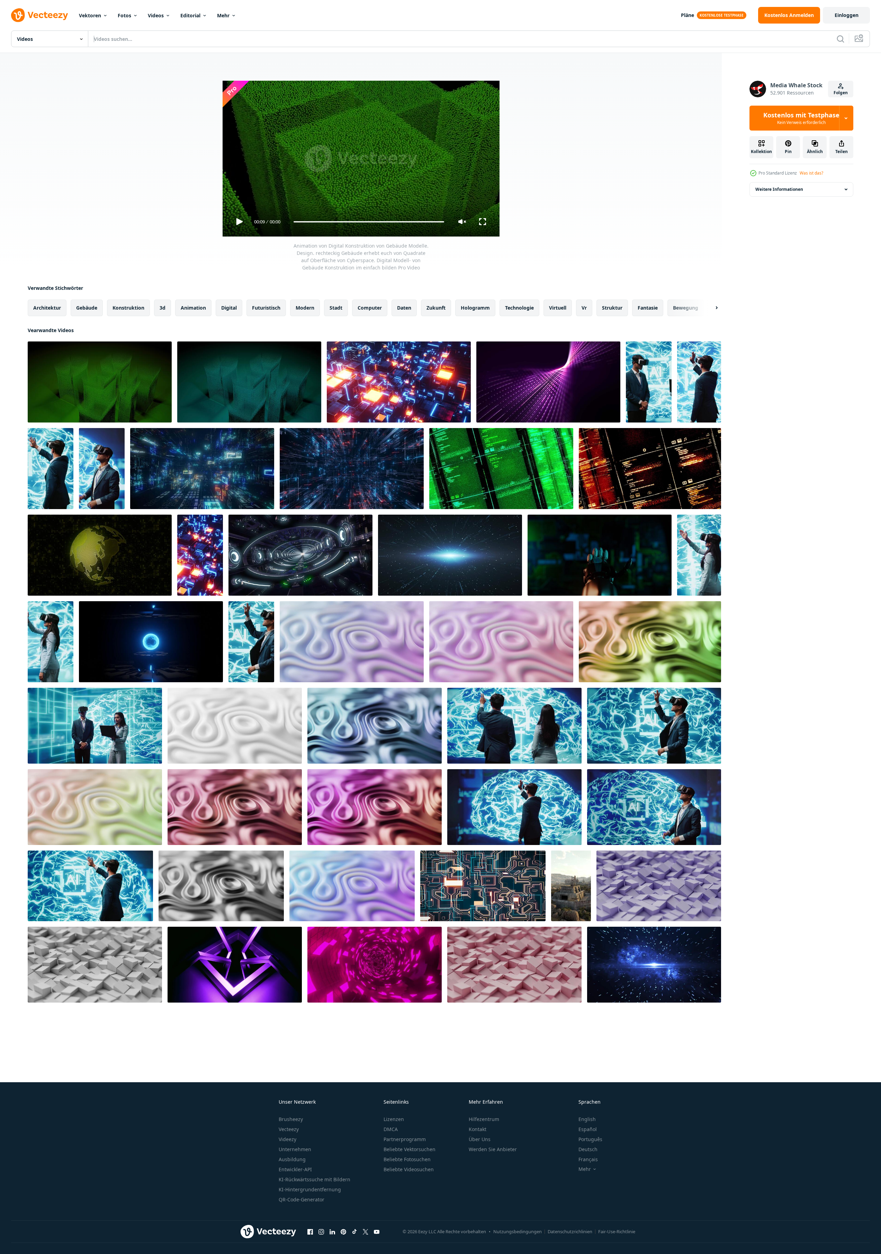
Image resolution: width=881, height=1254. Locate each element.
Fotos (124, 15)
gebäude (86, 307)
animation (193, 307)
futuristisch (266, 307)
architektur (47, 307)
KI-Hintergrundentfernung (310, 1189)
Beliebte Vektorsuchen (409, 1149)
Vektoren (90, 15)
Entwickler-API (295, 1169)
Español (587, 1129)
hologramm (475, 307)
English (587, 1119)
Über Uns (480, 1139)
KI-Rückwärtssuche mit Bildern (314, 1179)
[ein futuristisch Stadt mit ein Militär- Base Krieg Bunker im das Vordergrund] (571, 886)
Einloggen (846, 15)
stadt (336, 307)
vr (584, 307)
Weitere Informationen (779, 189)
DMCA (391, 1129)
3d (162, 307)
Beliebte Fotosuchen (407, 1159)
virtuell (557, 307)
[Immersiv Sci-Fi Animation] (352, 468)
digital (229, 307)
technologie (519, 307)
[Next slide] (711, 308)
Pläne (687, 15)
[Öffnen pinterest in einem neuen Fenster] (343, 1231)
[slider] (368, 221)
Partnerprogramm (405, 1139)
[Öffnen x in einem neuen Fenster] (365, 1231)
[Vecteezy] (39, 15)
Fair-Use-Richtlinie (616, 1231)
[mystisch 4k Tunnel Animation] (300, 555)
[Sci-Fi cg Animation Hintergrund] (202, 468)
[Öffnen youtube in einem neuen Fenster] (376, 1231)
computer (370, 307)
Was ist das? (811, 173)
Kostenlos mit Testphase (801, 118)
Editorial (190, 15)
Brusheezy (291, 1119)
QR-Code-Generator (301, 1199)
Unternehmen (295, 1149)
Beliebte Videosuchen (409, 1169)
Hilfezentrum (484, 1119)
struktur (612, 307)
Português (590, 1139)
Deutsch (587, 1149)
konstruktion (128, 307)
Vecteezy (289, 1129)
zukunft (436, 307)
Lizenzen (394, 1119)
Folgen (841, 93)
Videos (156, 15)
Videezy (287, 1139)
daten (404, 307)
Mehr (223, 15)
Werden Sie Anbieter (493, 1149)
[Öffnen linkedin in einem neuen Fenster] (332, 1231)
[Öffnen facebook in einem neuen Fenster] (310, 1231)
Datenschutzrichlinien (570, 1231)
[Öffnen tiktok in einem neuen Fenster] (354, 1231)
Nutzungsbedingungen (517, 1231)
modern (305, 307)
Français (588, 1159)
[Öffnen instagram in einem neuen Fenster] (321, 1231)
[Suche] (840, 39)
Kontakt (477, 1129)
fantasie (648, 307)
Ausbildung (292, 1159)
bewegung (685, 307)
